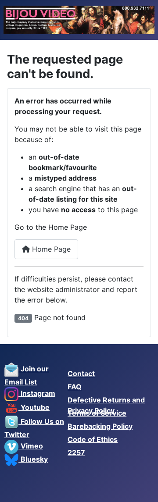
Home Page (50, 249)
